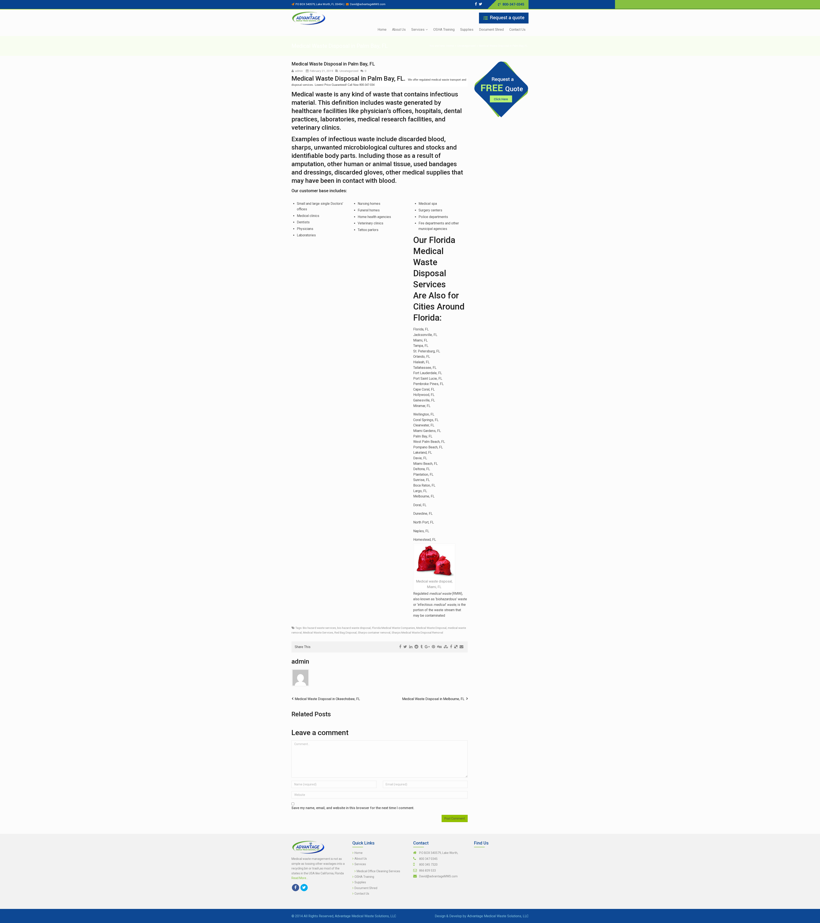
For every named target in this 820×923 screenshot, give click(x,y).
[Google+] (427, 647)
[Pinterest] (433, 647)
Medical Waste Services (318, 632)
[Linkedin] (410, 647)
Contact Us (361, 893)
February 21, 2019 (321, 71)
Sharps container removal (374, 632)
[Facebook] (476, 4)
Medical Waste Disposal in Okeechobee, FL (327, 699)
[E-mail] (461, 647)
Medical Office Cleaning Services (378, 871)
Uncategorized (466, 45)
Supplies (360, 882)
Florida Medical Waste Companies (393, 627)
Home (450, 45)
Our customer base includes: (319, 190)
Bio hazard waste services (319, 627)
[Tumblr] (421, 647)
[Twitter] (480, 4)
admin (299, 71)
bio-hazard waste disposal (354, 627)
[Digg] (439, 647)
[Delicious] (455, 647)
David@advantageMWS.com (438, 876)
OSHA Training (364, 876)
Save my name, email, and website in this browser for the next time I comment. (352, 808)
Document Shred (365, 888)
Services (360, 864)
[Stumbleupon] (446, 647)
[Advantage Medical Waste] (308, 18)
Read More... (299, 878)
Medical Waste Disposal (431, 627)
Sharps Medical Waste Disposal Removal (417, 632)
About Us (360, 858)
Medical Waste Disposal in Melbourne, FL (433, 699)
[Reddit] (416, 647)
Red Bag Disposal (345, 632)
